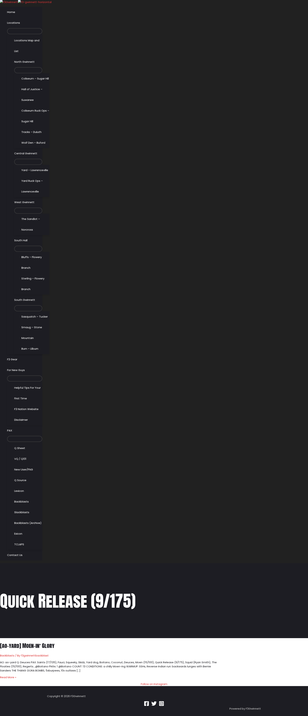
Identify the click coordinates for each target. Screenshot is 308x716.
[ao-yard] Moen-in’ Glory (27, 646)
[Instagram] (161, 705)
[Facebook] (146, 705)
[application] (21, 22)
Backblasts (7, 655)
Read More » (8, 677)
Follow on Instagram (154, 684)
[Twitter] (154, 705)
